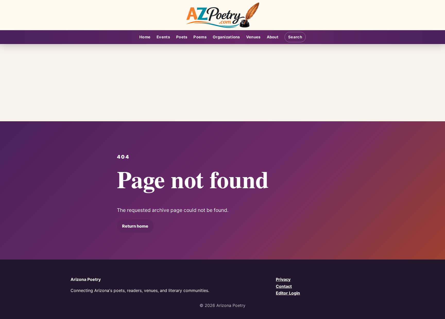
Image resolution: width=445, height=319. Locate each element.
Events (163, 37)
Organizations (226, 37)
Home (144, 37)
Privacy (283, 279)
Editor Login (288, 293)
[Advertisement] (222, 83)
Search (295, 37)
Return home (135, 226)
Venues (253, 37)
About (272, 37)
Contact (284, 286)
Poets (181, 37)
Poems (199, 37)
